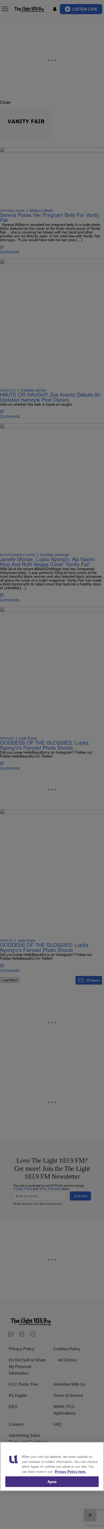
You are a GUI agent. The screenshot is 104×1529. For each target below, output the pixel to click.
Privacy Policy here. (70, 1471)
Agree (52, 1481)
